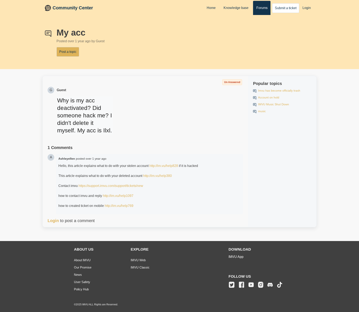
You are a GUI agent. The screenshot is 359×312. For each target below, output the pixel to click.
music (262, 111)
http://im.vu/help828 (163, 166)
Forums (262, 8)
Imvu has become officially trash (279, 90)
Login (306, 8)
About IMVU (82, 260)
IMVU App (236, 257)
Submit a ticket (285, 8)
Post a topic (67, 51)
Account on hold (268, 97)
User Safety (82, 282)
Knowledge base (236, 8)
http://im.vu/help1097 (118, 196)
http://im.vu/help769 (119, 206)
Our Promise (82, 267)
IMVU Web (138, 260)
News (78, 274)
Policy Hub (81, 289)
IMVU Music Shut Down (273, 104)
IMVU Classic (140, 267)
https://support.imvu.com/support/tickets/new (111, 186)
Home (211, 8)
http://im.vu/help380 (157, 176)
